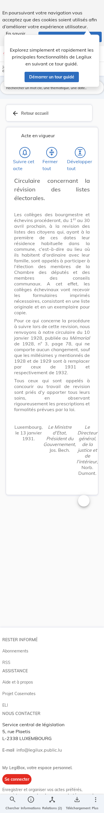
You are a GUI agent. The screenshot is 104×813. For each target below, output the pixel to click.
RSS (6, 662)
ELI (5, 705)
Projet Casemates (19, 693)
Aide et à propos (17, 682)
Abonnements (15, 651)
